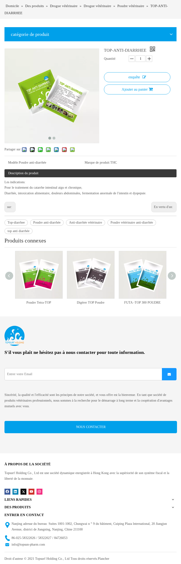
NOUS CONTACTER (91, 427)
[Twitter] (23, 492)
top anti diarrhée (18, 231)
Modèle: (13, 162)
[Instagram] (39, 492)
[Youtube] (31, 492)
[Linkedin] (15, 492)
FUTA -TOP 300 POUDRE (105, 302)
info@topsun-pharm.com (28, 544)
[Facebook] (7, 492)
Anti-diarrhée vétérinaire (85, 222)
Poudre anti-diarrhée (47, 222)
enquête (134, 77)
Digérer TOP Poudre (54, 302)
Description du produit (23, 173)
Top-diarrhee (16, 222)
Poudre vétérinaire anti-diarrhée (132, 222)
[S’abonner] (169, 374)
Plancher (103, 558)
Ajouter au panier (135, 89)
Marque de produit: (97, 162)
